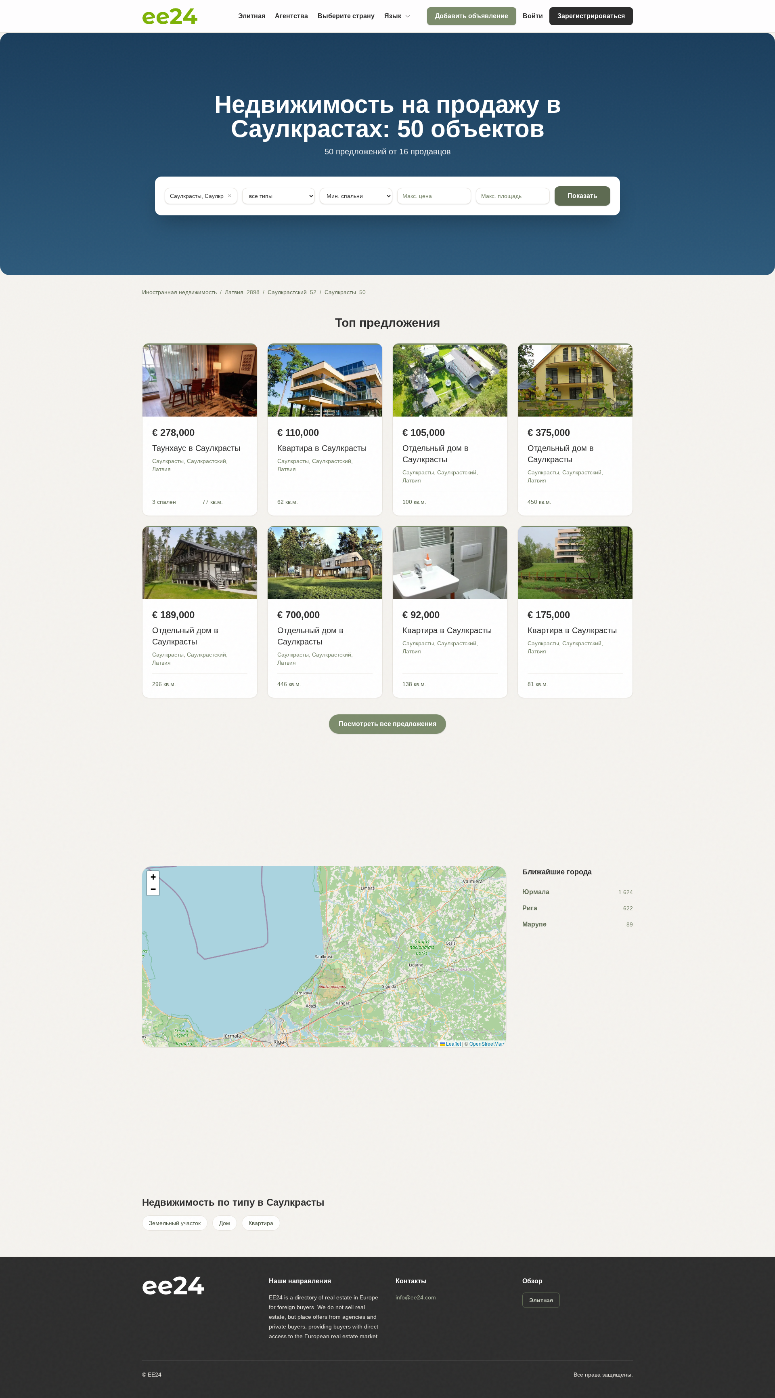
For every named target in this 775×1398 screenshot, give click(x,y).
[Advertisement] (384, 790)
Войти (533, 16)
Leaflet (453, 1043)
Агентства (291, 16)
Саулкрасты (340, 292)
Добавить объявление (471, 16)
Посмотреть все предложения (387, 723)
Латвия (234, 292)
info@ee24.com (416, 1297)
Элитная (251, 16)
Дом (224, 1223)
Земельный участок (175, 1223)
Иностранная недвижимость (179, 292)
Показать (582, 195)
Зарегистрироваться (591, 16)
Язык (392, 16)
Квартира (261, 1223)
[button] (153, 877)
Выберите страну (346, 16)
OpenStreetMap (486, 1043)
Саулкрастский (287, 292)
